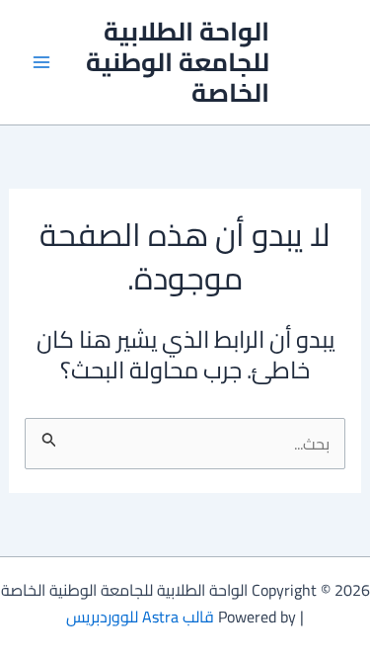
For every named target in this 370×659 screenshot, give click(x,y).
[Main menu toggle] (41, 62)
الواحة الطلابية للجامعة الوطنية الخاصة (177, 62)
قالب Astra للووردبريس (140, 616)
